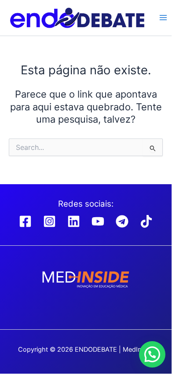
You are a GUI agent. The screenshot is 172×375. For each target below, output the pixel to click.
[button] (152, 354)
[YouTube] (97, 221)
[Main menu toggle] (163, 17)
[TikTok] (146, 221)
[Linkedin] (73, 221)
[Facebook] (25, 221)
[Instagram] (49, 221)
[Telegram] (122, 221)
